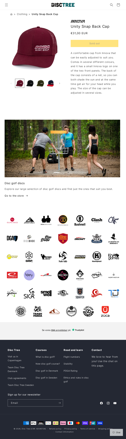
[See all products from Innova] (94, 21)
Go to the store (14, 195)
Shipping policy (105, 429)
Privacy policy (70, 429)
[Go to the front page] (11, 14)
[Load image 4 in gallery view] (50, 83)
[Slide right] (59, 83)
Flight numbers (72, 356)
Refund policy (55, 429)
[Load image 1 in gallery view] (19, 83)
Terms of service (87, 429)
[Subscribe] (59, 403)
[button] (6, 5)
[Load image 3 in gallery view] (40, 83)
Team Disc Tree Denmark (16, 369)
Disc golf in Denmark (47, 370)
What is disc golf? (45, 356)
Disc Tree (26, 429)
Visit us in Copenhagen (15, 358)
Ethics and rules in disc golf (76, 379)
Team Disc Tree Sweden (21, 385)
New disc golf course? (48, 363)
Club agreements (17, 378)
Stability (68, 363)
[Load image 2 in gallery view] (30, 83)
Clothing (22, 14)
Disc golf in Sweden (46, 377)
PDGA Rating (71, 370)
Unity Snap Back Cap (45, 14)
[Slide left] (11, 83)
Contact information (64, 432)
